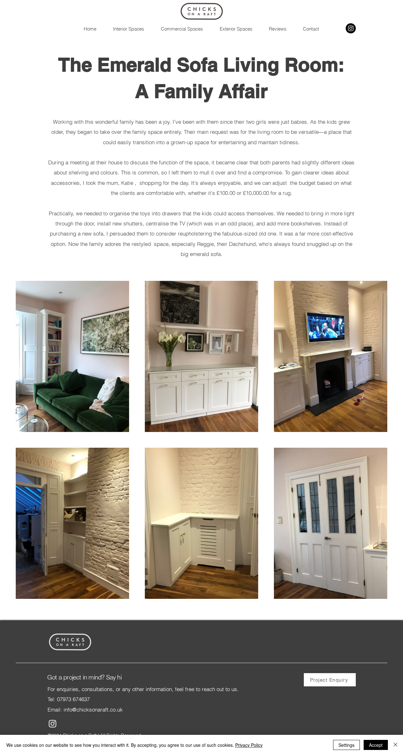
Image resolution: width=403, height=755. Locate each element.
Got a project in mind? (75, 677)
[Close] (395, 745)
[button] (128, 28)
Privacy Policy (249, 745)
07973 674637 (73, 699)
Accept (376, 745)
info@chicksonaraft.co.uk (92, 709)
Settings (346, 745)
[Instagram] (351, 28)
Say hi (112, 677)
